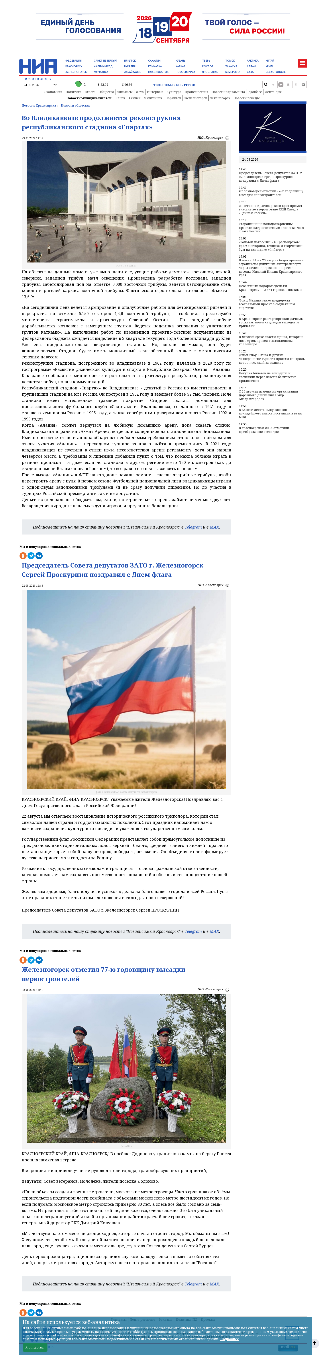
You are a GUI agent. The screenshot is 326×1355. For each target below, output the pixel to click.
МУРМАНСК (101, 72)
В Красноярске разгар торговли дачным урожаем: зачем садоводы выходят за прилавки (271, 322)
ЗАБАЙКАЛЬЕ (132, 72)
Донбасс (255, 92)
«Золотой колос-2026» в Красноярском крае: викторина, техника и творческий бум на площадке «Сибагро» (270, 245)
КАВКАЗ (180, 66)
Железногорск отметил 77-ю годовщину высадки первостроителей (271, 193)
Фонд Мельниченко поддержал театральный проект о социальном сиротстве (267, 304)
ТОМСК (230, 60)
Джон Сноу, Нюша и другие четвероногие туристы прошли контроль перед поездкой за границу (272, 358)
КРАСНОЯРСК (73, 66)
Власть (90, 92)
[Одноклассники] (296, 84)
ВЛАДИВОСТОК (158, 72)
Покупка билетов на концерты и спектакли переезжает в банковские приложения (268, 377)
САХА (250, 72)
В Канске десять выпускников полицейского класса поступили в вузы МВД (270, 413)
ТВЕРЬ (206, 60)
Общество (106, 92)
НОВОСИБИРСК (185, 72)
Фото (140, 92)
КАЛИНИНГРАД (103, 66)
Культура (174, 92)
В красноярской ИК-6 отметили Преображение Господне (264, 430)
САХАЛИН (154, 60)
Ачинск (134, 98)
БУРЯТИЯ (130, 66)
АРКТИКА (253, 60)
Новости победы (247, 98)
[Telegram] (303, 84)
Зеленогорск (220, 98)
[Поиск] (265, 84)
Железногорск (195, 98)
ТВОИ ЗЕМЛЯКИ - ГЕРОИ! (175, 85)
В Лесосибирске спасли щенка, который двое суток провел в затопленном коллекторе (271, 340)
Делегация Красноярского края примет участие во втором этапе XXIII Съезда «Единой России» (270, 209)
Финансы (125, 92)
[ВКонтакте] (288, 84)
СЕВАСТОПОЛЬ (276, 72)
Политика (73, 92)
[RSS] (273, 84)
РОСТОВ (207, 66)
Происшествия (196, 92)
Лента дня (273, 92)
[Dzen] (280, 84)
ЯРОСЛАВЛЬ (210, 72)
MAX (214, 527)
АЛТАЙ (251, 66)
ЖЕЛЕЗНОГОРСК (76, 72)
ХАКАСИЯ (231, 66)
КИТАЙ (270, 60)
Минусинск (153, 98)
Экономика (53, 92)
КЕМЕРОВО (232, 72)
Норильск (173, 98)
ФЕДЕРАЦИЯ (73, 60)
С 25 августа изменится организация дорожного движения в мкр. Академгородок (268, 395)
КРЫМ (269, 66)
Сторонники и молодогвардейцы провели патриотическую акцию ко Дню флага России (271, 227)
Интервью (155, 92)
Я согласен (35, 1347)
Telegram (193, 527)
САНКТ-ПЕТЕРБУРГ (105, 60)
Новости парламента (228, 92)
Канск (120, 98)
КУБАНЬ (180, 60)
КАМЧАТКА (155, 66)
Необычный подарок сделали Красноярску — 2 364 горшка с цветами (270, 288)
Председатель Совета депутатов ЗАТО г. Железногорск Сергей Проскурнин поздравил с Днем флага (270, 176)
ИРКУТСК (130, 60)
